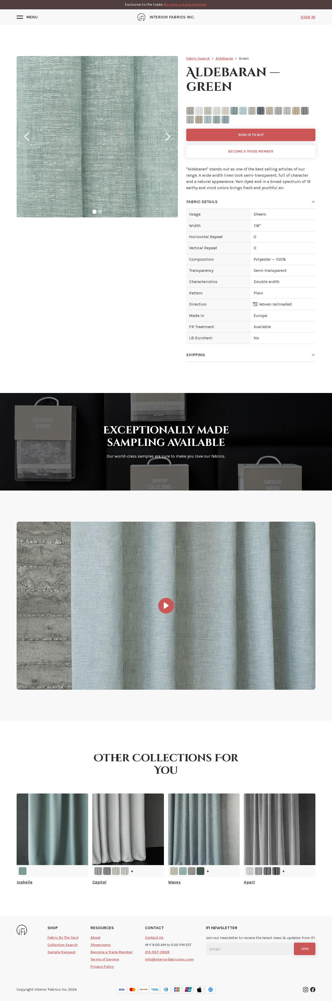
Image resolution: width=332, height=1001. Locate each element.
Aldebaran (224, 58)
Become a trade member (185, 4)
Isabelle (24, 882)
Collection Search (62, 945)
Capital (99, 882)
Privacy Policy (102, 966)
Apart (249, 882)
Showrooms (101, 945)
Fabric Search (198, 58)
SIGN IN (308, 17)
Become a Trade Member (112, 952)
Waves (174, 882)
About (95, 937)
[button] (27, 17)
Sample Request (61, 952)
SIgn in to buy (251, 135)
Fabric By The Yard (62, 937)
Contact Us (154, 937)
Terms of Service (105, 959)
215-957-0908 (157, 952)
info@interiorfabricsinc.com (169, 959)
